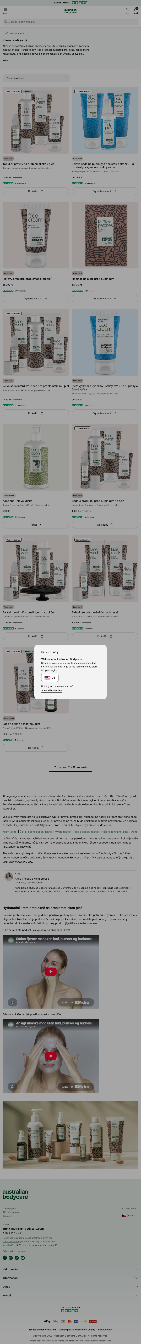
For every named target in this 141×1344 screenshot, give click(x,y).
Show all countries (51, 690)
